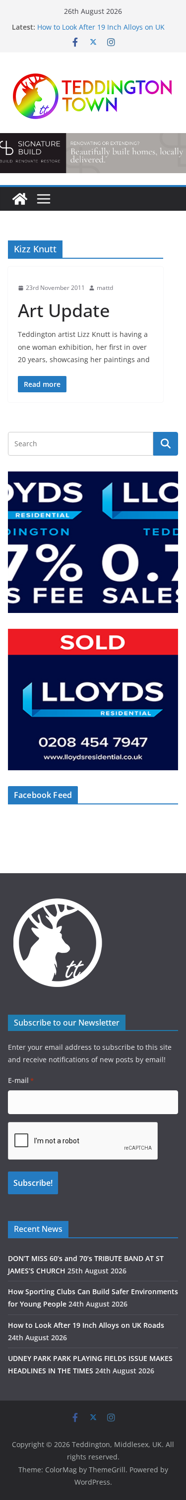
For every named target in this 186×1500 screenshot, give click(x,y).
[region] (93, 542)
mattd (105, 287)
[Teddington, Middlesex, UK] (20, 199)
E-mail (21, 1080)
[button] (93, 542)
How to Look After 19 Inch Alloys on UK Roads (86, 1325)
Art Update (64, 310)
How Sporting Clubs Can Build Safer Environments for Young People (96, 26)
